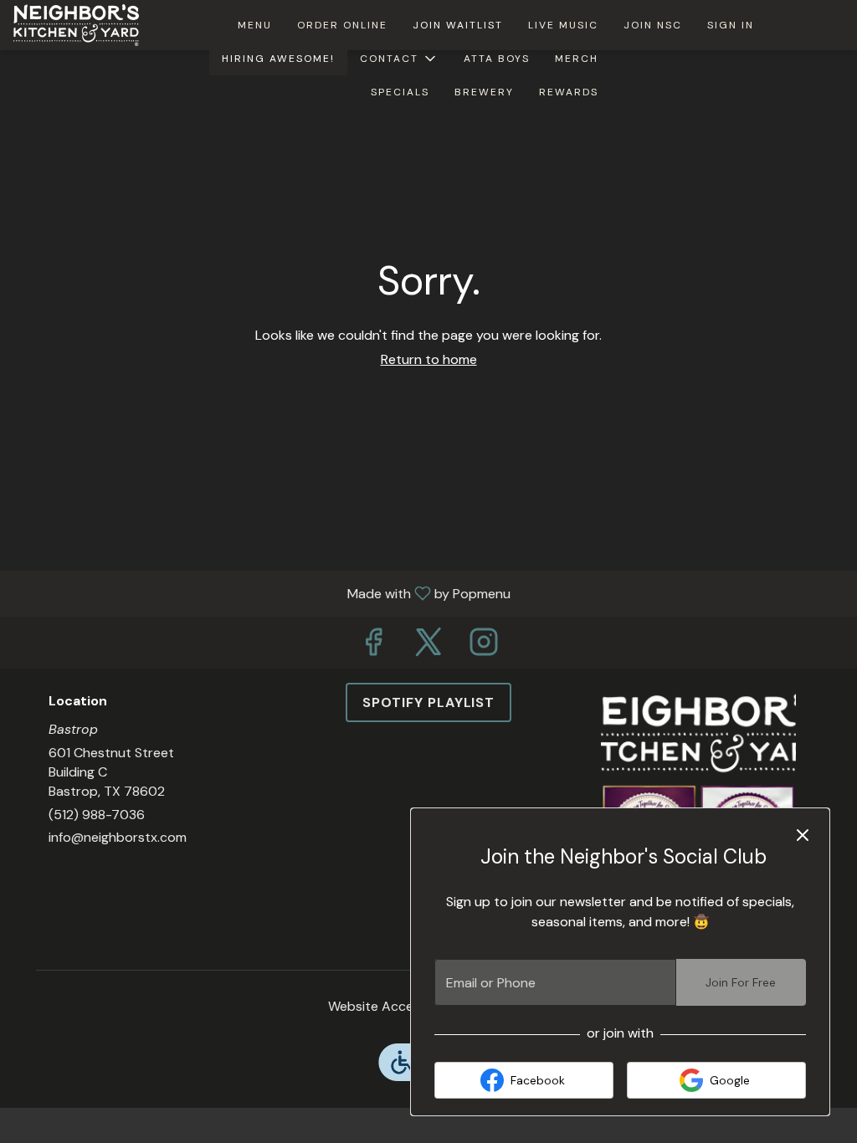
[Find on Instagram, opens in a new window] (484, 646)
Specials (400, 92)
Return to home (429, 359)
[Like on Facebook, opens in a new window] (373, 646)
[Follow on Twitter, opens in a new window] (428, 646)
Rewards (568, 92)
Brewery (484, 92)
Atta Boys (497, 58)
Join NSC (653, 25)
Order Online (342, 25)
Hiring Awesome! (278, 58)
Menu (255, 25)
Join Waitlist (458, 25)
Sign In (730, 25)
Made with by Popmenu (262, 593)
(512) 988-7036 (97, 814)
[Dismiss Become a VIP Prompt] (803, 835)
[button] (399, 58)
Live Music (563, 25)
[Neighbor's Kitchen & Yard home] (88, 25)
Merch (576, 58)
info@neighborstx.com (118, 837)
